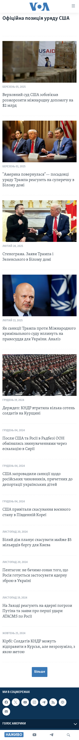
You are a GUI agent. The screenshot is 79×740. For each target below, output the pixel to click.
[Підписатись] (6, 712)
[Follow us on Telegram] (44, 702)
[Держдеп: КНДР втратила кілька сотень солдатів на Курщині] (39, 375)
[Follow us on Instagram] (34, 702)
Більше (39, 672)
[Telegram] (51, 735)
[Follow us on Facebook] (6, 702)
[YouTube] (34, 735)
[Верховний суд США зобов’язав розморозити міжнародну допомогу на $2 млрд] (39, 62)
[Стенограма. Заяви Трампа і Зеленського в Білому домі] (39, 221)
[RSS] (53, 702)
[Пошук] (68, 735)
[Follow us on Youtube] (25, 702)
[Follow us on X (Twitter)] (15, 702)
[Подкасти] (62, 702)
